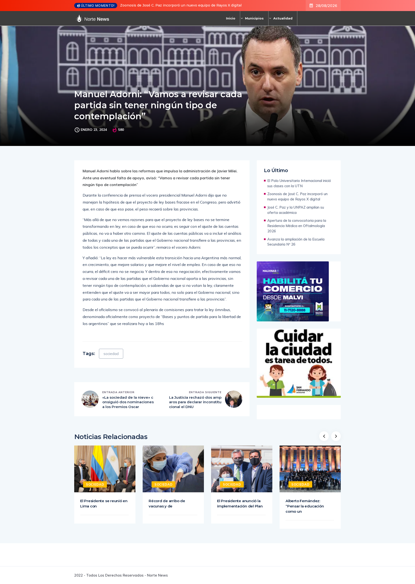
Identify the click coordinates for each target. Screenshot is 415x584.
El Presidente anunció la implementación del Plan (240, 503)
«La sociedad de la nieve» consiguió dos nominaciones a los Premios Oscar (128, 402)
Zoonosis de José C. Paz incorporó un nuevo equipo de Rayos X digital (181, 5)
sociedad (111, 353)
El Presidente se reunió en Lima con (104, 503)
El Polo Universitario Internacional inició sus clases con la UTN (299, 183)
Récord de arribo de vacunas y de (167, 503)
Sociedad (95, 484)
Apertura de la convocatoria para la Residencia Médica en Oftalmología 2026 (296, 225)
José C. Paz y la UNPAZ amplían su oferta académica (295, 210)
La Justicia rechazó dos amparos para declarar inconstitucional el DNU (195, 402)
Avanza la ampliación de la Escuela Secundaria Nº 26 (295, 242)
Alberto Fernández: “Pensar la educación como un (305, 506)
